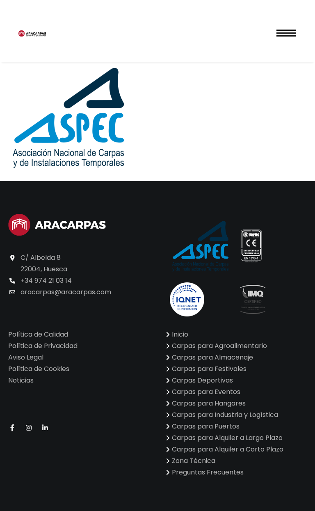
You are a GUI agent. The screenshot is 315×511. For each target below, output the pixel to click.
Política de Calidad (38, 334)
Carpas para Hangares (209, 403)
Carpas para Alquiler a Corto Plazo (227, 449)
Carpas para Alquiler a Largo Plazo (227, 437)
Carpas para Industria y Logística (225, 414)
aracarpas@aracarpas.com (66, 292)
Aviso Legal (25, 357)
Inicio (180, 334)
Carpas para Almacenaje (212, 357)
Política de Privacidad (43, 346)
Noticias (21, 380)
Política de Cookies (38, 369)
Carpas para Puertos (206, 426)
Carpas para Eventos (206, 391)
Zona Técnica (193, 460)
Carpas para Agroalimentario (219, 346)
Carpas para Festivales (209, 369)
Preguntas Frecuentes (208, 472)
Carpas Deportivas (202, 380)
